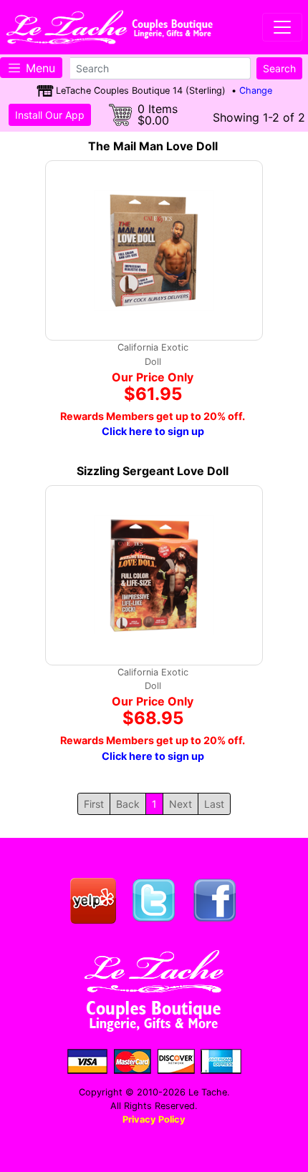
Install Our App (50, 115)
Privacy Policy (154, 1119)
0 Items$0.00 (158, 114)
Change (255, 90)
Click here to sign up (153, 431)
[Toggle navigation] (282, 27)
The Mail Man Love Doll (153, 146)
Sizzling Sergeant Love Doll (152, 471)
